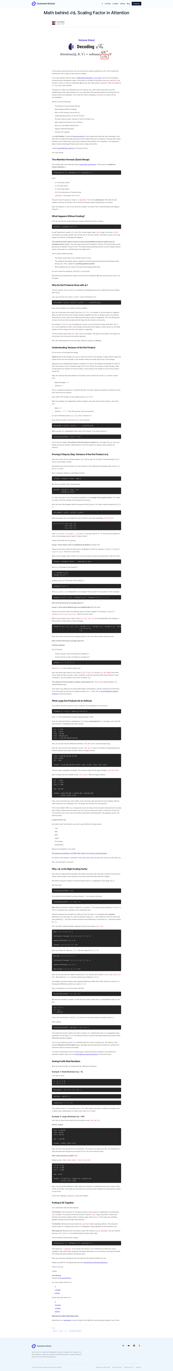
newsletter (67, 1320)
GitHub (122, 4)
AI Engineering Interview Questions (95, 1262)
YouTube (108, 4)
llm (60, 1331)
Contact (138, 1367)
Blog (128, 4)
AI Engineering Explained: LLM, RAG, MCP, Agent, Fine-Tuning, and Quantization (79, 853)
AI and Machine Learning (65, 148)
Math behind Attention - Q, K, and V (89, 78)
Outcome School (79, 136)
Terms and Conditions (103, 1367)
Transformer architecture (87, 164)
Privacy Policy (117, 1367)
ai (65, 1331)
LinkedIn (115, 4)
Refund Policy (128, 1367)
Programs (136, 4)
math (54, 1331)
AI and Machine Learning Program (86, 1054)
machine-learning (75, 1331)
